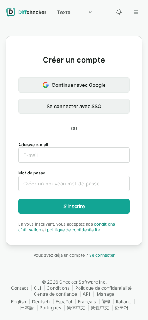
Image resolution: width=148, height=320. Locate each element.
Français (87, 301)
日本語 (27, 308)
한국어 (121, 308)
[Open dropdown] (136, 12)
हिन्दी (106, 301)
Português (50, 308)
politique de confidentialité (73, 229)
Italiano (123, 301)
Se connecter (102, 255)
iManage (105, 294)
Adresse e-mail (33, 144)
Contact (19, 288)
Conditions (58, 288)
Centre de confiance (55, 294)
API (86, 294)
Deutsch (41, 301)
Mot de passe (31, 173)
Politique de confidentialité (103, 288)
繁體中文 (100, 308)
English (18, 301)
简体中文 (76, 308)
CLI (37, 288)
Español (63, 301)
